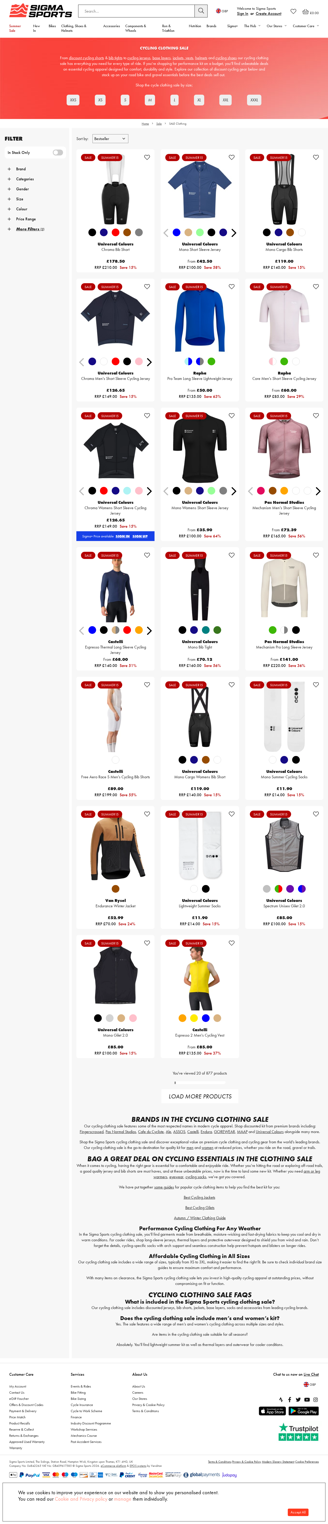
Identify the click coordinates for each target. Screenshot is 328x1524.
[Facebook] (289, 1400)
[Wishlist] (293, 11)
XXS (73, 100)
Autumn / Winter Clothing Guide (200, 1218)
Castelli (193, 1131)
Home (145, 124)
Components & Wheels (135, 28)
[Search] (201, 11)
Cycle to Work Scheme (86, 1411)
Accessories (111, 26)
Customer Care (21, 1374)
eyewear (176, 1176)
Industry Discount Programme (91, 1423)
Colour (21, 209)
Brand (21, 169)
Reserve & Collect (21, 1429)
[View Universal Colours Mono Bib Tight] (200, 587)
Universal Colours (270, 1131)
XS (100, 100)
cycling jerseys (138, 58)
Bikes (52, 26)
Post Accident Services (86, 1441)
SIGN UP (140, 536)
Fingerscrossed (92, 1131)
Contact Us (16, 1392)
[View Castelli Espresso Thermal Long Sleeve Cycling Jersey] (115, 587)
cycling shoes (226, 58)
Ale (168, 1131)
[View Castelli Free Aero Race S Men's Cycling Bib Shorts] (115, 716)
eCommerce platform (113, 1466)
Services (77, 1374)
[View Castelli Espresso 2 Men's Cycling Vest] (200, 975)
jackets (178, 58)
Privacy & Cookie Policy (148, 1404)
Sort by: (82, 138)
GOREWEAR (224, 1131)
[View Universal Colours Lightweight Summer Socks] (200, 846)
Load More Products (200, 1096)
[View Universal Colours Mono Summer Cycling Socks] (284, 716)
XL (199, 100)
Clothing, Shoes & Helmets (73, 28)
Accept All (298, 1512)
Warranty (15, 1448)
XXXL (254, 100)
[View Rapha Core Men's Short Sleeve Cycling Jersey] (284, 318)
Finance (76, 1417)
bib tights (115, 58)
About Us (139, 1374)
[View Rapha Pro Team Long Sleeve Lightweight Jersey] (200, 318)
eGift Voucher (19, 1398)
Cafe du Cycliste (151, 1131)
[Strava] (281, 1400)
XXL (225, 100)
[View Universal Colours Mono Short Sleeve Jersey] (200, 189)
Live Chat (311, 1374)
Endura (206, 1131)
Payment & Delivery (22, 1411)
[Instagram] (316, 1400)
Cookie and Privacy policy (81, 1499)
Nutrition (195, 26)
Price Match (17, 1417)
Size (19, 199)
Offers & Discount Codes (26, 1404)
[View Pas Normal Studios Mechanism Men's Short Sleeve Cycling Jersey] (284, 447)
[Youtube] (307, 1400)
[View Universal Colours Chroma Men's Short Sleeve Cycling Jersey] (115, 318)
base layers (161, 58)
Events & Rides (81, 1386)
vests (188, 58)
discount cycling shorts (86, 58)
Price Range (26, 219)
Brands (211, 26)
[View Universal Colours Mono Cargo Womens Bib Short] (200, 716)
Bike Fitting (78, 1392)
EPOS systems (138, 1466)
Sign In (242, 13)
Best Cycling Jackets (199, 1197)
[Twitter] (298, 1400)
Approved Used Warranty (27, 1441)
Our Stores (139, 1398)
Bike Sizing (78, 1398)
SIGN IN (123, 536)
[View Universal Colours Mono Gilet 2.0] (115, 975)
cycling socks (196, 1176)
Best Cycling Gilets (199, 1207)
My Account (17, 1386)
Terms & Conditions (145, 1411)
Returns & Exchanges (23, 1435)
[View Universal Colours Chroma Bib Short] (115, 189)
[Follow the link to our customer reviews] (299, 1432)
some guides (164, 1187)
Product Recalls (19, 1423)
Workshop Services (84, 1429)
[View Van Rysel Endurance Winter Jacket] (115, 846)
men (190, 1147)
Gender (22, 189)
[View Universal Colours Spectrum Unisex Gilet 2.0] (284, 846)
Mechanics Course (84, 1435)
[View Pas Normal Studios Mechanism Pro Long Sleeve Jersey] (284, 587)
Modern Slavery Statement (278, 1462)
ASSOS (179, 1131)
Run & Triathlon (168, 28)
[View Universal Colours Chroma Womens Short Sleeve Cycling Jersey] (115, 447)
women (207, 1147)
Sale (159, 124)
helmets (201, 58)
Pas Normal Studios (121, 1131)
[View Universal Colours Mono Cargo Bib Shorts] (284, 189)
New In (36, 28)
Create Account (268, 13)
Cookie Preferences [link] (307, 1462)
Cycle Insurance (82, 1404)
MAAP (242, 1131)
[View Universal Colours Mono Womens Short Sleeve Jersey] (200, 447)
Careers (137, 1392)
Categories (25, 179)
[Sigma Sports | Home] (40, 10)
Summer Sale (15, 28)
